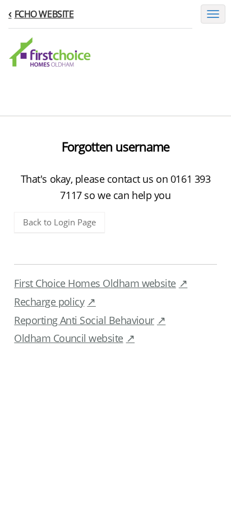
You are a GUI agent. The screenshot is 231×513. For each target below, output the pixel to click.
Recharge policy (49, 301)
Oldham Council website (68, 338)
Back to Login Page (59, 222)
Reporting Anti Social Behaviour (84, 320)
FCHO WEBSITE (44, 14)
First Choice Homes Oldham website (95, 283)
